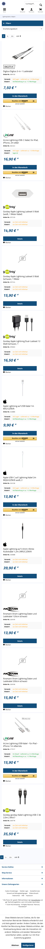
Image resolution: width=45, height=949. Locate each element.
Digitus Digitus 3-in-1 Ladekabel (18, 71)
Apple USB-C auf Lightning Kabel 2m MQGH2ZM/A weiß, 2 (19, 478)
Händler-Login (24, 891)
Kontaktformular (35, 891)
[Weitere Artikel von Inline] (22, 135)
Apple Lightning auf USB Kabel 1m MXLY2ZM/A (18, 407)
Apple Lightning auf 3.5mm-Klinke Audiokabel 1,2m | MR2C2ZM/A (18, 550)
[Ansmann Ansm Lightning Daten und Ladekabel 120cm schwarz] (22, 595)
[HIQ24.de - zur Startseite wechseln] (11, 3)
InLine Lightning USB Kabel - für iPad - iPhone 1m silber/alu (20, 744)
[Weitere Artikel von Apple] (22, 401)
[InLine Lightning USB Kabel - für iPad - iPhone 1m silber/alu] (22, 725)
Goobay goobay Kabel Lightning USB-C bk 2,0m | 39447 (22, 816)
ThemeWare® (22, 906)
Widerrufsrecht (33, 893)
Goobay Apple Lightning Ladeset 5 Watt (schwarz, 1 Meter (21, 277)
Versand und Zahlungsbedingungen (17, 893)
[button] (20, 102)
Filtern (8, 23)
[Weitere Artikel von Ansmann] (22, 609)
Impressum (29, 896)
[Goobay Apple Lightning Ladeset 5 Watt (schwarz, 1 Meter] (22, 258)
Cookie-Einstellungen (11, 891)
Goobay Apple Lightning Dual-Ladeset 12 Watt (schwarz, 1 (21, 342)
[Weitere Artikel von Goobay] (22, 207)
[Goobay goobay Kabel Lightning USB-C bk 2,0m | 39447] (22, 797)
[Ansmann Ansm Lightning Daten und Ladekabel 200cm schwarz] (22, 660)
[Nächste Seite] (7, 36)
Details (20, 238)
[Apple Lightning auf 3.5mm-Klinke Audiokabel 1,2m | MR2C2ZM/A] (22, 531)
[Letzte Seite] (12, 36)
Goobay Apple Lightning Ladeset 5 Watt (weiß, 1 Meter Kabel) (21, 213)
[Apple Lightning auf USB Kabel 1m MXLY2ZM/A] (22, 388)
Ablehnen (15, 945)
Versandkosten (35, 900)
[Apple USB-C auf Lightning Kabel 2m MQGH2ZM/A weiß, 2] (22, 459)
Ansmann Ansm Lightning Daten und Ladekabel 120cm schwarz (20, 615)
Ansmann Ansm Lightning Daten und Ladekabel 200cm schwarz (20, 680)
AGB (23, 896)
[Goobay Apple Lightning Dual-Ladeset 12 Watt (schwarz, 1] (22, 323)
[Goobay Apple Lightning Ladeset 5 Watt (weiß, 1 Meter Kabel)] (22, 193)
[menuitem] (40, 10)
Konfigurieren (28, 945)
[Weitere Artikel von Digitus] (22, 67)
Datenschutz (16, 896)
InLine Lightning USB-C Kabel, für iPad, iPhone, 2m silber (20, 141)
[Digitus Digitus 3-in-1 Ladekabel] (22, 53)
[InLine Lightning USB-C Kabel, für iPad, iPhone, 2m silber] (22, 122)
